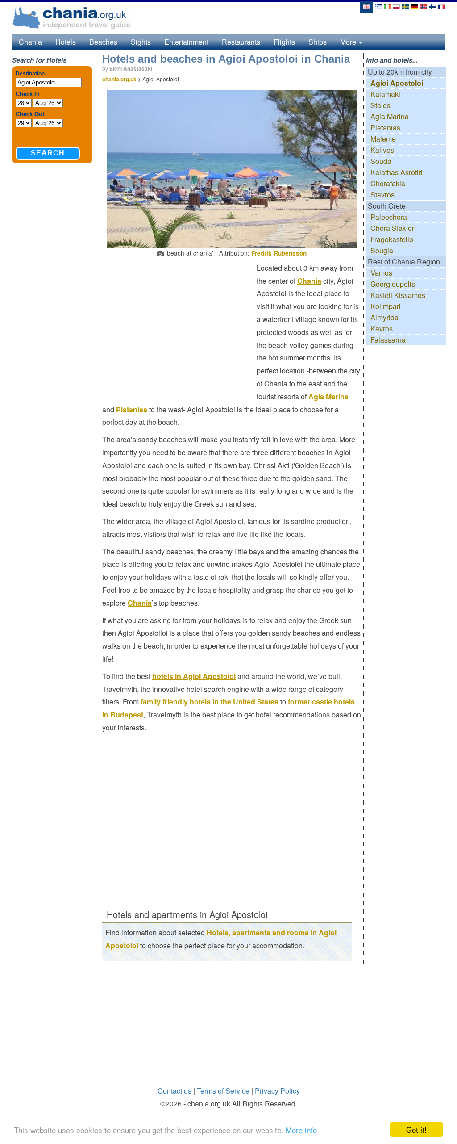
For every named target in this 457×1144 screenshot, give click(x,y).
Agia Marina (328, 396)
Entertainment (186, 42)
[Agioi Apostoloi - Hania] (432, 6)
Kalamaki (385, 94)
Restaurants (241, 42)
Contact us (174, 1090)
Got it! (416, 1129)
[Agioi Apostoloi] (366, 6)
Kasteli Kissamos (397, 295)
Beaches (103, 42)
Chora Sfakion (393, 228)
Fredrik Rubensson (279, 253)
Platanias (131, 409)
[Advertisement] (179, 326)
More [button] (349, 42)
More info (301, 1130)
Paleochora (388, 217)
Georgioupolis (392, 284)
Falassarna (388, 340)
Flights (284, 42)
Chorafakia (387, 183)
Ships (317, 42)
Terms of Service (223, 1090)
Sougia (381, 250)
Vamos (381, 273)
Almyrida (384, 317)
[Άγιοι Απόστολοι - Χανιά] (378, 6)
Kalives (382, 150)
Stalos (380, 105)
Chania (30, 42)
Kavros (381, 328)
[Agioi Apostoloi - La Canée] (441, 6)
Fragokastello (391, 239)
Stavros (382, 194)
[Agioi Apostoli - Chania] (396, 6)
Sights (141, 42)
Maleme (383, 139)
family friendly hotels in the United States (209, 701)
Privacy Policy (277, 1090)
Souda (380, 161)
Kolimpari (385, 306)
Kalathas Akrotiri (396, 172)
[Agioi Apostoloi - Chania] (387, 6)
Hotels (65, 42)
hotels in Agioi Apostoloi (194, 676)
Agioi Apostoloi (396, 83)
